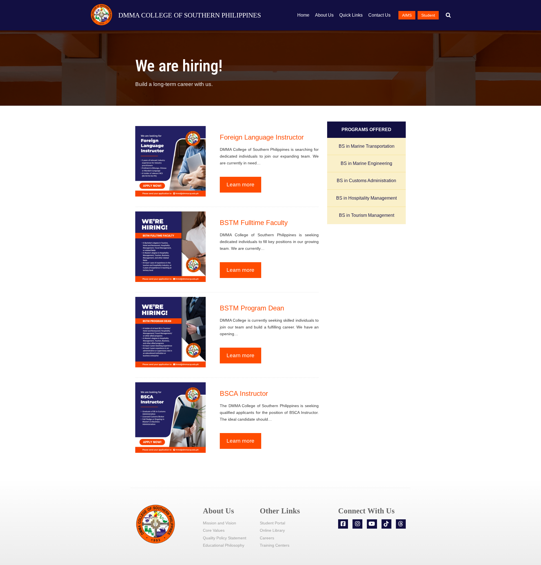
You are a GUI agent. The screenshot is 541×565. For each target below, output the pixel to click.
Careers (267, 538)
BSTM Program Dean (252, 308)
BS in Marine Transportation (366, 146)
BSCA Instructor (244, 393)
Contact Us (379, 15)
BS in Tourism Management (366, 215)
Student (428, 15)
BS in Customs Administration (366, 180)
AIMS (407, 15)
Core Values (214, 530)
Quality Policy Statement (224, 538)
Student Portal (272, 523)
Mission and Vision (219, 523)
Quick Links (351, 15)
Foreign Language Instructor (262, 137)
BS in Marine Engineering (366, 163)
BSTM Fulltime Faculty (254, 222)
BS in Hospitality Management (366, 198)
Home (303, 15)
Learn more (240, 184)
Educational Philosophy (223, 545)
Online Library (272, 530)
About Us (324, 15)
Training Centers (274, 545)
